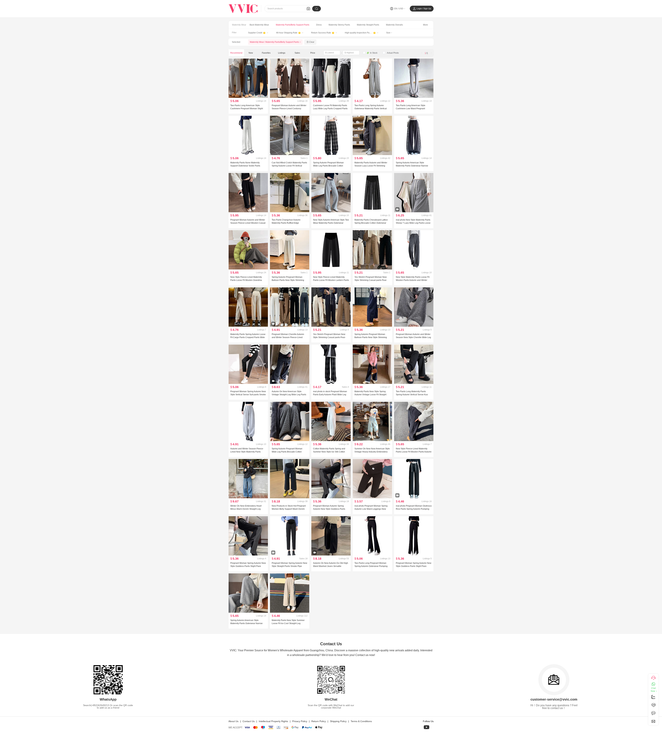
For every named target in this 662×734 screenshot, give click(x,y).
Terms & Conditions (361, 721)
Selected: (236, 42)
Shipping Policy (338, 721)
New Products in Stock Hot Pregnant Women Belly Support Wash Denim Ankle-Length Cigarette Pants (289, 509)
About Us (233, 721)
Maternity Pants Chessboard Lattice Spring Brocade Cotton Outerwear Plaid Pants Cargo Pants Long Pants (371, 223)
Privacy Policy (299, 721)
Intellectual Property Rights (273, 721)
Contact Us (249, 721)
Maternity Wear (239, 25)
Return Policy (318, 721)
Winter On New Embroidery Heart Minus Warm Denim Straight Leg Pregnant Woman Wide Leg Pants (246, 509)
